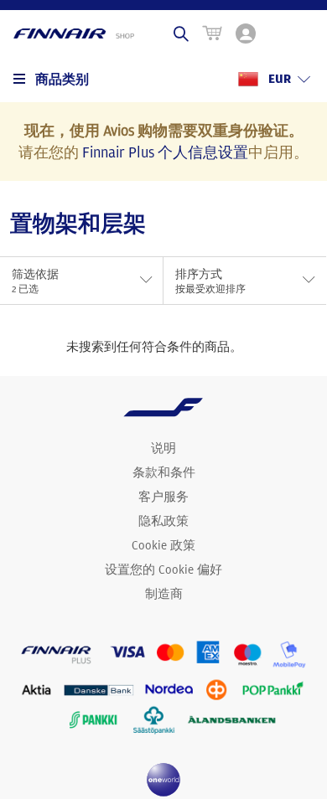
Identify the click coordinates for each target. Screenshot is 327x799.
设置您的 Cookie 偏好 (163, 569)
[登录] (245, 33)
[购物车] (212, 33)
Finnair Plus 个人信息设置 (165, 151)
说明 (163, 448)
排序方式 (210, 280)
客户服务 (163, 496)
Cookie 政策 (163, 545)
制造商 (164, 593)
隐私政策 (163, 520)
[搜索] (181, 33)
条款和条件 (163, 472)
